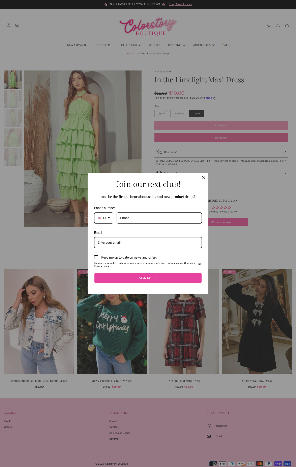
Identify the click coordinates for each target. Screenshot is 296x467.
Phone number (104, 208)
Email (98, 233)
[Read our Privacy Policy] (199, 263)
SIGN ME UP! (148, 278)
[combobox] (103, 218)
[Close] (203, 178)
